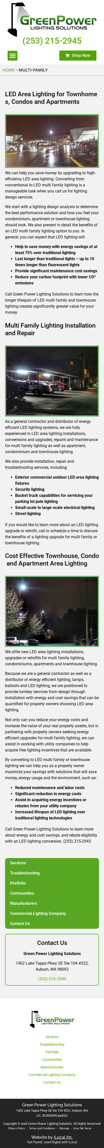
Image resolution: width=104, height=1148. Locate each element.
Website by (52, 1137)
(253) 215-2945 (52, 978)
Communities (22, 893)
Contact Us (20, 923)
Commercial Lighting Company (38, 913)
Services (18, 863)
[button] (12, 56)
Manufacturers (23, 903)
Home (9, 69)
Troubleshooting (25, 873)
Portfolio (18, 883)
